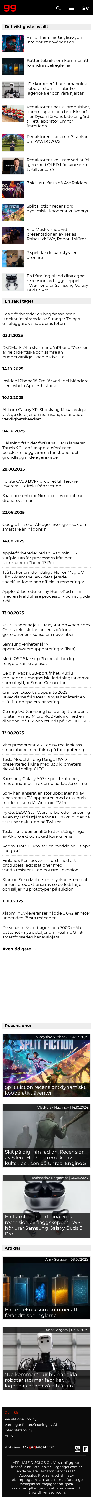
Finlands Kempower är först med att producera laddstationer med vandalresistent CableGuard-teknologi (41, 865)
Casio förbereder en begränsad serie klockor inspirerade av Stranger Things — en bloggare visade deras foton (43, 319)
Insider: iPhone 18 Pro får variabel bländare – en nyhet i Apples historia (45, 383)
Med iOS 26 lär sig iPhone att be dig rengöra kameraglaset (38, 661)
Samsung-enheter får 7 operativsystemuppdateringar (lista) (39, 646)
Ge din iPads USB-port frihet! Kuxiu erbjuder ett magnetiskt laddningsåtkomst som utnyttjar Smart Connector (45, 678)
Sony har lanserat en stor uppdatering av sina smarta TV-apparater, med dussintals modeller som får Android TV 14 (44, 798)
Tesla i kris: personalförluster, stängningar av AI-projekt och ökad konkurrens (44, 834)
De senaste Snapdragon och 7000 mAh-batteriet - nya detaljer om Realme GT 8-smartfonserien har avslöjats (43, 932)
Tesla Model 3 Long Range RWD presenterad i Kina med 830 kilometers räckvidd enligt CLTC (41, 764)
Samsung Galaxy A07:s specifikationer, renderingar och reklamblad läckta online (44, 781)
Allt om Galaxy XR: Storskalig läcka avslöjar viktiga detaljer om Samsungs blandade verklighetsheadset (45, 414)
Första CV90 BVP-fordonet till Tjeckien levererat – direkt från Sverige (41, 483)
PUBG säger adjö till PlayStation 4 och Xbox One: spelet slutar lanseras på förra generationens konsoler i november (46, 630)
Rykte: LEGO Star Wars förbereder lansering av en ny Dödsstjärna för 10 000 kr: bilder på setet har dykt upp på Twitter (46, 817)
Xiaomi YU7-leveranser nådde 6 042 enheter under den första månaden (46, 915)
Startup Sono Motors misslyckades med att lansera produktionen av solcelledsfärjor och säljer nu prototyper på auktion (45, 884)
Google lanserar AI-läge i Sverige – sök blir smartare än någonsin (44, 526)
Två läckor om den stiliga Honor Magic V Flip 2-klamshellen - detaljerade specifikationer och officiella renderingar (43, 577)
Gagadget (10, 7)
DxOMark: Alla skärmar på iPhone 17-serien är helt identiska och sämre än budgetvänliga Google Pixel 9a (45, 352)
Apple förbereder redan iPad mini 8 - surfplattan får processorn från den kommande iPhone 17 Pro (39, 558)
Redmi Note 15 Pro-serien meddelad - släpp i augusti (46, 848)
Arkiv (9, 1435)
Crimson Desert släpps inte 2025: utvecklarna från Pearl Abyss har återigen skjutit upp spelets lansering (43, 697)
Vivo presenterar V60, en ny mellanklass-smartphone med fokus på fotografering (43, 747)
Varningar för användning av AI (31, 1425)
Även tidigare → (19, 949)
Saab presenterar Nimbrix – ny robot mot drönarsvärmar (43, 498)
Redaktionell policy (20, 1419)
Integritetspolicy (18, 1430)
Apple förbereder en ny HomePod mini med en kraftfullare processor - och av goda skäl (46, 596)
